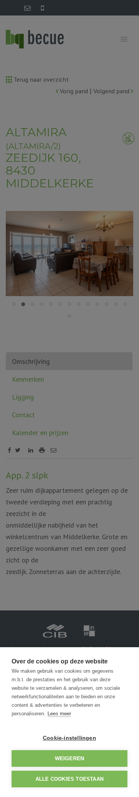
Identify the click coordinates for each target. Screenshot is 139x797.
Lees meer (59, 713)
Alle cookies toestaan (69, 779)
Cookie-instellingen (69, 738)
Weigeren (70, 758)
